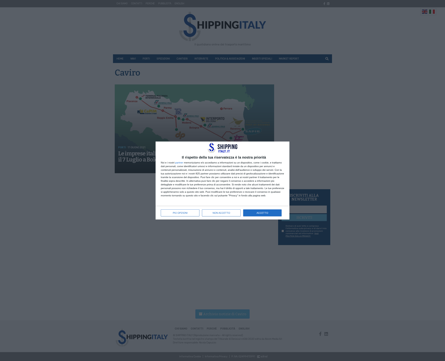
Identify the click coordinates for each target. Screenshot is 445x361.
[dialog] (222, 180)
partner (179, 162)
